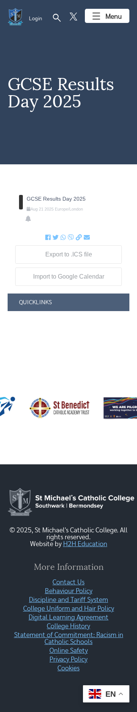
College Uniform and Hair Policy (68, 608)
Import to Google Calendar (68, 276)
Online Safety (68, 650)
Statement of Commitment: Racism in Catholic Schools (68, 639)
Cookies (68, 668)
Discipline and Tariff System (68, 600)
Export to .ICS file (68, 254)
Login (35, 18)
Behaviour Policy (68, 591)
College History (68, 626)
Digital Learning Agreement (68, 617)
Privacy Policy (68, 659)
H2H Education (85, 544)
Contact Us (68, 582)
